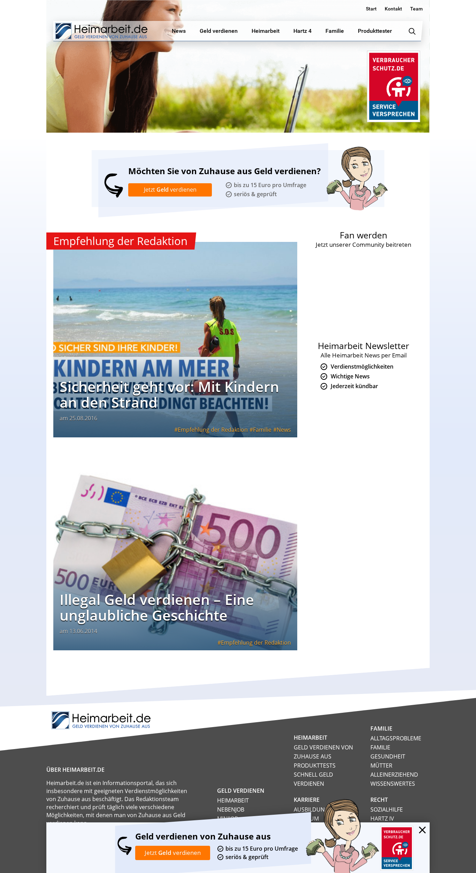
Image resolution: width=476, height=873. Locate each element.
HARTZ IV (382, 818)
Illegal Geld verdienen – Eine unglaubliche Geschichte (157, 607)
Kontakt (393, 9)
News (284, 430)
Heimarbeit (233, 800)
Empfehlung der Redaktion (213, 430)
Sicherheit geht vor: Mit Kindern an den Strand (169, 394)
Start (371, 9)
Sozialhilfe (386, 809)
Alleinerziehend (394, 774)
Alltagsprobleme (395, 738)
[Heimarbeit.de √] (101, 31)
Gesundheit (387, 756)
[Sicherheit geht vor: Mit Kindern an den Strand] (175, 339)
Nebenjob (230, 809)
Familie (262, 430)
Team (416, 9)
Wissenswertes (392, 783)
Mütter (381, 765)
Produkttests (315, 765)
